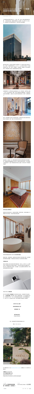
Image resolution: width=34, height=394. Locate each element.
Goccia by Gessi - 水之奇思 (24, 384)
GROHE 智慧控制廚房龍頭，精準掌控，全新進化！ (9, 385)
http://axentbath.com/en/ (16, 367)
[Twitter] (25, 388)
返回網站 (5, 388)
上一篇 (5, 383)
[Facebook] (23, 388)
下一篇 (18, 383)
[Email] (29, 388)
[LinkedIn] (27, 388)
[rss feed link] (30, 388)
